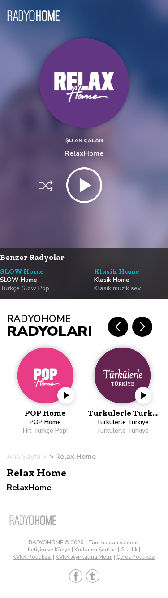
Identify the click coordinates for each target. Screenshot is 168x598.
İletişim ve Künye (49, 549)
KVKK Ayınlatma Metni (84, 556)
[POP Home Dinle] (45, 391)
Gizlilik (129, 549)
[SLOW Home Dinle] (41, 290)
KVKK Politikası (32, 556)
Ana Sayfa (24, 457)
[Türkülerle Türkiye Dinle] (123, 391)
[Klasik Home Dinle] (126, 290)
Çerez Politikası (135, 556)
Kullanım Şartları (95, 549)
